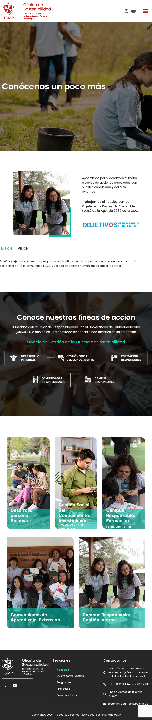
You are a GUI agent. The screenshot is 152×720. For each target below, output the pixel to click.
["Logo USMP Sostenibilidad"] (26, 11)
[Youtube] (133, 11)
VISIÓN (23, 248)
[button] (145, 11)
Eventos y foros (67, 695)
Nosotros (63, 670)
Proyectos (63, 689)
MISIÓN (6, 248)
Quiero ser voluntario (70, 676)
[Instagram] (126, 11)
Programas (64, 682)
